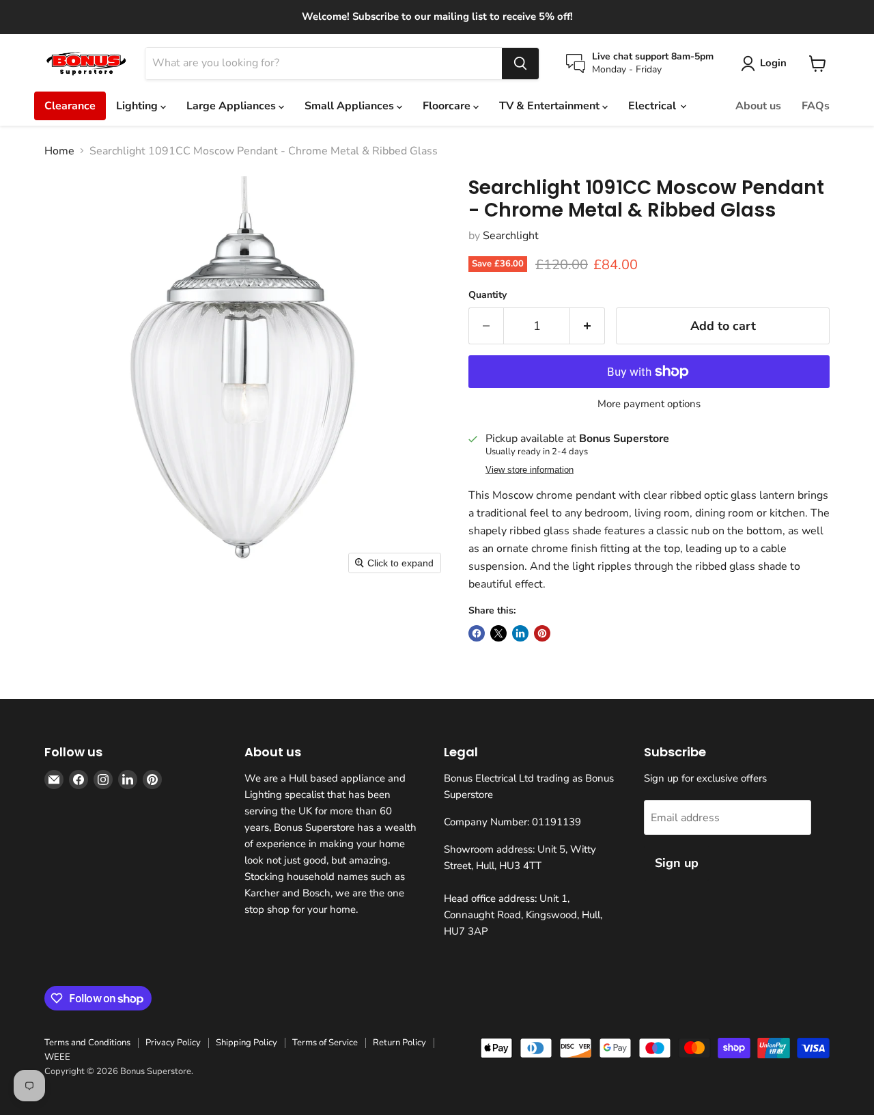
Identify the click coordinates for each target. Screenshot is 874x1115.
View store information (529, 470)
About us (758, 105)
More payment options (649, 404)
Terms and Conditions (87, 1042)
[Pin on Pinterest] (542, 633)
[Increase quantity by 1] (587, 326)
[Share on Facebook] (476, 633)
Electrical (653, 105)
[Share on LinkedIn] (520, 633)
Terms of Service (325, 1042)
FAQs (816, 105)
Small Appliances (351, 105)
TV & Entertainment (550, 105)
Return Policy (399, 1042)
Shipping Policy (246, 1042)
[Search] (520, 63)
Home (59, 151)
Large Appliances (232, 105)
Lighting (138, 105)
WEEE (57, 1057)
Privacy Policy (173, 1042)
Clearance (70, 105)
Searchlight (511, 235)
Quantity (487, 295)
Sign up (677, 863)
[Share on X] (498, 633)
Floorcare (448, 105)
